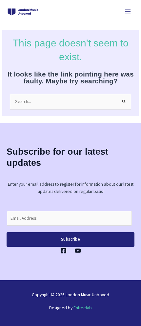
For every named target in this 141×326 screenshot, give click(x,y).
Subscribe (70, 239)
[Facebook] (63, 251)
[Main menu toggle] (128, 11)
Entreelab (82, 308)
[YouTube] (78, 251)
